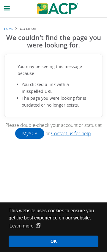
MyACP (29, 133)
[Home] (57, 8)
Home (8, 29)
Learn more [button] (22, 225)
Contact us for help (71, 133)
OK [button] (54, 241)
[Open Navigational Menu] (7, 8)
